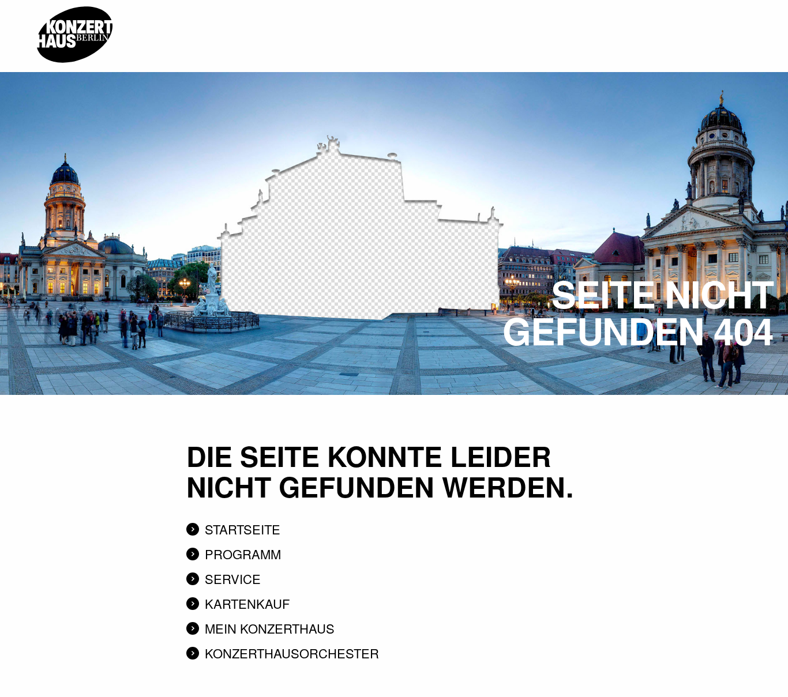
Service (233, 578)
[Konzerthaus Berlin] (74, 4)
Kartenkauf (247, 603)
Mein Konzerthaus (270, 628)
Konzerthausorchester (292, 653)
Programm (243, 554)
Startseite (242, 529)
